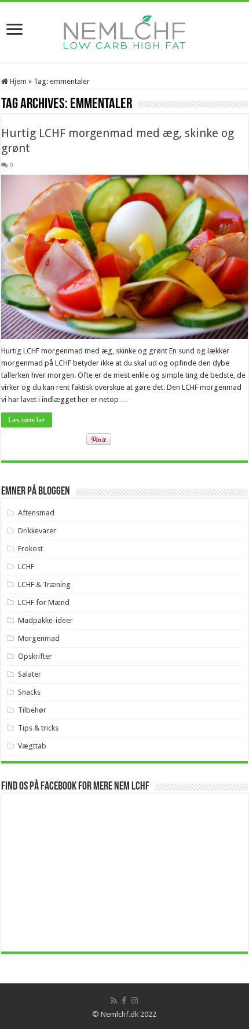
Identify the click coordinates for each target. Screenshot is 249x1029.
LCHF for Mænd (43, 602)
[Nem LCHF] (124, 32)
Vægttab (32, 746)
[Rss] (113, 1001)
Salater (29, 674)
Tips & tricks (38, 728)
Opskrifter (35, 656)
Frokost (30, 548)
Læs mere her (26, 420)
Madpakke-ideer (45, 620)
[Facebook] (123, 1001)
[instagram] (134, 1001)
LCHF (26, 566)
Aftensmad (36, 512)
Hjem (17, 81)
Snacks (29, 692)
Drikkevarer (37, 530)
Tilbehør (32, 710)
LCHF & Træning (44, 584)
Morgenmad (39, 638)
